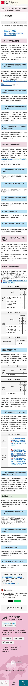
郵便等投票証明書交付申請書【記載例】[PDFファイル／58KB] (18, 443)
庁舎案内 (20, 638)
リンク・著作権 (15, 647)
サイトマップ (5, 647)
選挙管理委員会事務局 (7, 577)
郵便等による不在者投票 (10, 35)
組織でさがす (14, 8)
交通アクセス (5, 649)
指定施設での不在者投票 (10, 31)
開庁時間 (8, 638)
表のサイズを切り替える (14, 286)
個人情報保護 (14, 649)
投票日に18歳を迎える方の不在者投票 (13, 33)
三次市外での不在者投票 (10, 30)
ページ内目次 (14, 22)
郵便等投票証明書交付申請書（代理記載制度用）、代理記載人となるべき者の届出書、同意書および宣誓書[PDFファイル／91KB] (18, 453)
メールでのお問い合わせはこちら (10, 583)
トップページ (7, 8)
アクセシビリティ (6, 651)
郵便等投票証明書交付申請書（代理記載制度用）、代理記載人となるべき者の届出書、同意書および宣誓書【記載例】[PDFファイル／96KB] (18, 461)
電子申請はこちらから (6, 85)
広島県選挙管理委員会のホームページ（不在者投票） (14, 159)
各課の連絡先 (9, 642)
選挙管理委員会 (10, 10)
